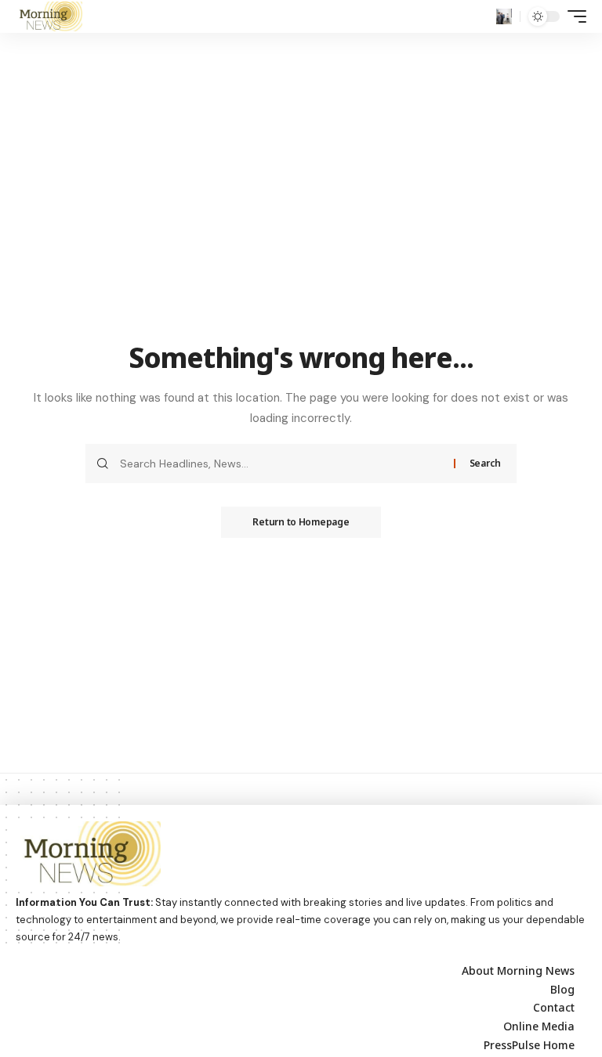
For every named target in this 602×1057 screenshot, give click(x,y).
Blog (562, 989)
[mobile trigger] (573, 16)
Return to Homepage (300, 521)
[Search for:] (281, 463)
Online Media (539, 1026)
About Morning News (518, 970)
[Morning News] (49, 16)
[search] (504, 16)
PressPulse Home (529, 1044)
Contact (554, 1007)
